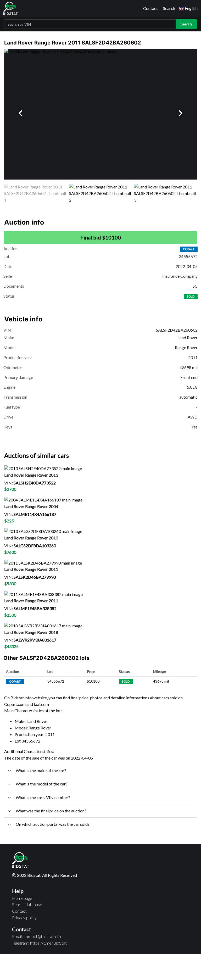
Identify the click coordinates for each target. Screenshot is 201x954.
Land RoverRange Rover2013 (31, 474)
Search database (27, 904)
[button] (188, 8)
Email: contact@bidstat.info (36, 936)
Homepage (22, 898)
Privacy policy (24, 917)
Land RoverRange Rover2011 (31, 569)
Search (169, 8)
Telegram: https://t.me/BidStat (39, 942)
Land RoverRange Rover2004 (31, 506)
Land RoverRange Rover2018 (31, 632)
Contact (150, 8)
